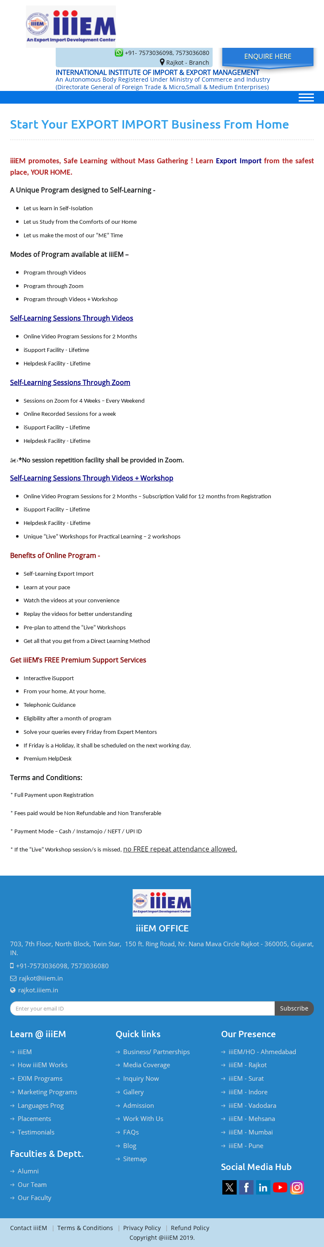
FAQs (131, 1132)
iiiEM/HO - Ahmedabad (262, 1051)
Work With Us (143, 1118)
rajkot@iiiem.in (41, 978)
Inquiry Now (141, 1078)
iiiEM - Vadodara (252, 1105)
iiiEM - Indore (248, 1092)
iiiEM (25, 1051)
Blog (129, 1145)
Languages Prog (41, 1105)
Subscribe (294, 1008)
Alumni (28, 1171)
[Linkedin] (263, 1187)
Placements (34, 1118)
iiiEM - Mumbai (251, 1132)
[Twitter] (229, 1187)
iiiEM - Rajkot (248, 1064)
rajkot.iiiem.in (38, 990)
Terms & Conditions (82, 1228)
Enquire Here (268, 56)
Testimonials (36, 1132)
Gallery (133, 1092)
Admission (138, 1105)
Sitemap (135, 1158)
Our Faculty (34, 1197)
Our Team (32, 1184)
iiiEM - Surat (246, 1078)
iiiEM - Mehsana (252, 1118)
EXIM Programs (40, 1078)
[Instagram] (297, 1187)
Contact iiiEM (28, 1228)
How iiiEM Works (43, 1064)
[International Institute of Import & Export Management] (71, 24)
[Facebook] (246, 1187)
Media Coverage (146, 1064)
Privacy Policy (139, 1228)
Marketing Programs (47, 1092)
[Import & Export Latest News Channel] (280, 1187)
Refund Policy (187, 1228)
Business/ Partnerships (156, 1051)
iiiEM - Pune (246, 1145)
